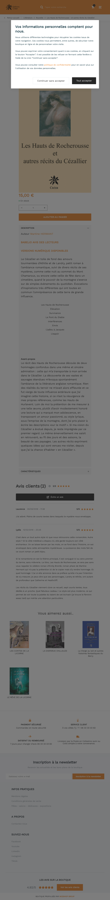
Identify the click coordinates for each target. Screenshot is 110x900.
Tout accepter (84, 80)
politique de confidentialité (57, 65)
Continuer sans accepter (51, 80)
